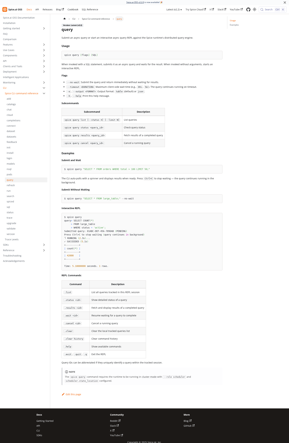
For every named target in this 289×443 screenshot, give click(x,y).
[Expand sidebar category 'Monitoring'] (44, 82)
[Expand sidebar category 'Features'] (44, 44)
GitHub (187, 425)
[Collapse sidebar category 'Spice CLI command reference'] (44, 93)
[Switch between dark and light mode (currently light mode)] (254, 9)
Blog (58, 9)
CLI (38, 430)
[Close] (285, 2)
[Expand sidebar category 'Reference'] (44, 250)
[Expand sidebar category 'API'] (44, 60)
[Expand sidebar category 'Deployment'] (44, 71)
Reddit (113, 420)
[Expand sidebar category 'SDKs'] (44, 244)
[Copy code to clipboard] (218, 54)
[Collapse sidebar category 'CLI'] (44, 88)
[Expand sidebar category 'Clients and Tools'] (44, 66)
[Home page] (64, 18)
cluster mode (149, 376)
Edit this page (73, 394)
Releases (48, 9)
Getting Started (45, 420)
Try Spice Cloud (194, 9)
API (37, 9)
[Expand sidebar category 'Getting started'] (44, 28)
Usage (233, 20)
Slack (220, 9)
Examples (234, 25)
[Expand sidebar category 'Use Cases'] (44, 50)
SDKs (39, 435)
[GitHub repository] (248, 9)
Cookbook (73, 9)
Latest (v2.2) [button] (173, 9)
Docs (29, 9)
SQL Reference (90, 9)
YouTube (235, 9)
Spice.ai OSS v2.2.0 (135, 2)
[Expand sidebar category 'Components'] (44, 55)
